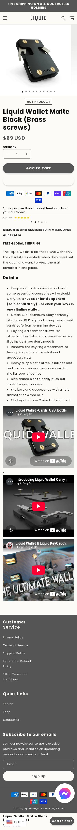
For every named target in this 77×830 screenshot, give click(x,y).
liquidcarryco (32, 808)
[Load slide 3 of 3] (42, 222)
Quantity (9, 147)
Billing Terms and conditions (15, 676)
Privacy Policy (13, 637)
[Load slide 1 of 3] (22, 91)
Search (8, 704)
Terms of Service (15, 645)
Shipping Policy (14, 653)
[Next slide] (46, 222)
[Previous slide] (31, 222)
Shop (6, 712)
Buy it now (38, 180)
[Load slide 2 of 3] (38, 222)
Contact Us (11, 720)
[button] (5, 18)
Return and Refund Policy (17, 663)
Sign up (38, 776)
